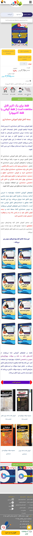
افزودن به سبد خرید (10, 533)
